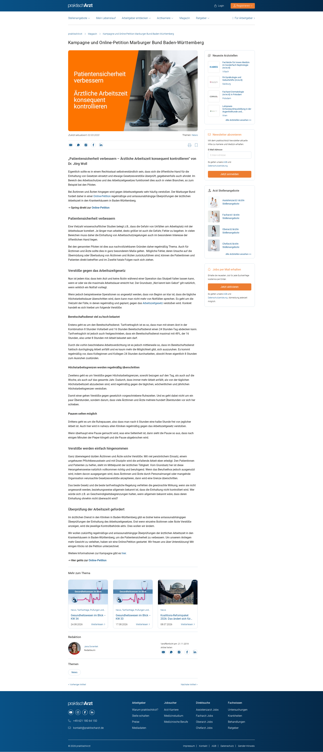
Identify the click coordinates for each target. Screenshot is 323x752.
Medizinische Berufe (176, 721)
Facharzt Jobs (204, 715)
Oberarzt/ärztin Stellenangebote (230, 231)
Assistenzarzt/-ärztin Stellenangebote (233, 202)
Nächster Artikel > (189, 684)
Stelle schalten (140, 715)
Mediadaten (139, 727)
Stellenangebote (77, 18)
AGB (225, 162)
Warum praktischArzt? (145, 709)
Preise (135, 721)
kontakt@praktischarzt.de (88, 727)
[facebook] (85, 712)
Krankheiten (235, 715)
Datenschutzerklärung (218, 166)
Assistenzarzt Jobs (207, 709)
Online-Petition (102, 196)
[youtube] (71, 712)
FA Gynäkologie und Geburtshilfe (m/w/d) (232, 78)
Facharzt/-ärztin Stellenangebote (231, 216)
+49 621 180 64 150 (85, 720)
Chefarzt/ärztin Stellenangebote (230, 245)
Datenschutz (227, 746)
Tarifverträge (83, 610)
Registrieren (243, 5)
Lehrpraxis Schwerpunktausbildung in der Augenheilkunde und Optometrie (236, 109)
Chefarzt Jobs (204, 727)
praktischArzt (75, 33)
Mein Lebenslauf (106, 18)
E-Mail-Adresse (215, 149)
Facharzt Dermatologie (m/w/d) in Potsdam (233, 93)
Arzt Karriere (171, 709)
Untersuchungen (237, 709)
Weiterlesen (97, 624)
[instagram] (78, 712)
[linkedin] (92, 712)
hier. (124, 553)
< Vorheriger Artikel (77, 684)
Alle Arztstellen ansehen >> (238, 120)
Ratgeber (201, 18)
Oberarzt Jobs (204, 721)
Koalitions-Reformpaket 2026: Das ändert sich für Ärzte (175, 619)
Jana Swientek (91, 646)
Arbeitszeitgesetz (153, 303)
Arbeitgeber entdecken (135, 18)
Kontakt (203, 746)
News (195, 135)
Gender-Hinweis (246, 746)
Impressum (189, 746)
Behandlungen (236, 721)
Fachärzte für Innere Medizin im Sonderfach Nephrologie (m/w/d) (235, 65)
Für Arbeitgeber (244, 18)
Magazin (185, 18)
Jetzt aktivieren (230, 286)
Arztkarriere (163, 18)
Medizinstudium (173, 715)
